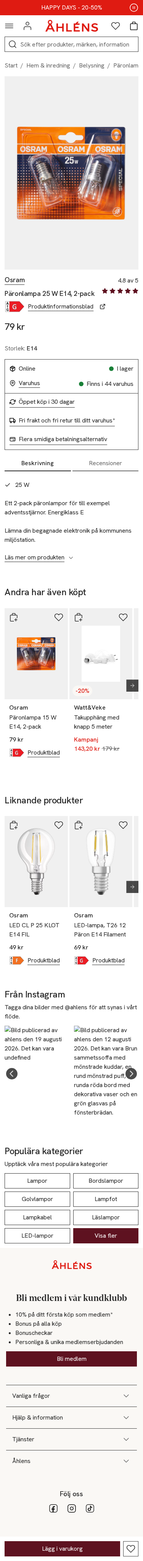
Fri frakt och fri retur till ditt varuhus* (67, 420)
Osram (14, 280)
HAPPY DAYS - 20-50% (71, 7)
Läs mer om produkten (34, 557)
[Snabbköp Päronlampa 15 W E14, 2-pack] (14, 617)
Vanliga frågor (31, 1396)
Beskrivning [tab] (37, 463)
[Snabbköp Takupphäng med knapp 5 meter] (78, 617)
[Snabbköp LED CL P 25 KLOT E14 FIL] (14, 825)
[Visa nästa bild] (129, 685)
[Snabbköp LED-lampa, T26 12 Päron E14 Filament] (78, 825)
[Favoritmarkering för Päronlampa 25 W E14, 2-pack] (130, 1548)
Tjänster (23, 1439)
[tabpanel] (71, 517)
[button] (12, 1073)
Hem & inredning (48, 65)
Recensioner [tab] (105, 463)
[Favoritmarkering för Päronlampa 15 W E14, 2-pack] (59, 617)
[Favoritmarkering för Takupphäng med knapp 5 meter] (123, 617)
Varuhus (29, 383)
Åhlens (21, 1461)
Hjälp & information (37, 1417)
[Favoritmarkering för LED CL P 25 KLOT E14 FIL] (59, 825)
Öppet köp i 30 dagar (47, 402)
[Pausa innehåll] (133, 7)
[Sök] (12, 44)
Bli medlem (72, 1359)
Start (11, 65)
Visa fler (106, 1236)
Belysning (91, 65)
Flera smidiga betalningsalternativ (63, 439)
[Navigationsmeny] (9, 26)
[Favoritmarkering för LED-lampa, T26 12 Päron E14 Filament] (123, 825)
